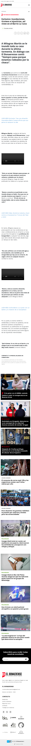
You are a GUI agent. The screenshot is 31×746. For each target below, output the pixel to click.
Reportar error (6, 703)
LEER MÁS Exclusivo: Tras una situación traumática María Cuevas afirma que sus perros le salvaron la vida (15, 120)
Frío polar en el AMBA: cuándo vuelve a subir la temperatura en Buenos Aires (14, 395)
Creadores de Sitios (19, 744)
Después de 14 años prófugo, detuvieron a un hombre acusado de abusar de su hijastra (15, 451)
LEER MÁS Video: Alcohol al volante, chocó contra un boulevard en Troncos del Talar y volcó (15, 215)
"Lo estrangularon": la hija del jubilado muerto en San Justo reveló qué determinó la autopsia (15, 637)
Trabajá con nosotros (8, 707)
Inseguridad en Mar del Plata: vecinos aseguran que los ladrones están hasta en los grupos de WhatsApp (15, 577)
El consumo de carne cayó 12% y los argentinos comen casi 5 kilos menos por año (15, 482)
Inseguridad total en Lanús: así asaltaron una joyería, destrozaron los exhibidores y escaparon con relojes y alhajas (15, 544)
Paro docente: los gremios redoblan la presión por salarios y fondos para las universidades (15, 512)
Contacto (4, 705)
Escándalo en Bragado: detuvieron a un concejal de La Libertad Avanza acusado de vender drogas (15, 423)
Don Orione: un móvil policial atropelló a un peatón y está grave (15, 608)
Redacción (5, 699)
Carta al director (6, 701)
